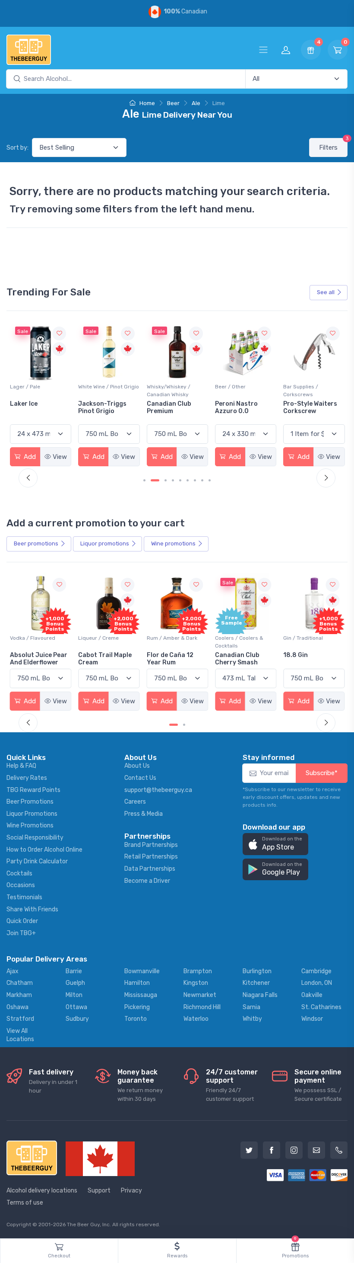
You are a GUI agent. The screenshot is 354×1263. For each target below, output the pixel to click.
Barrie (74, 971)
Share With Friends (32, 909)
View (60, 457)
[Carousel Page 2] (184, 725)
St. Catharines (321, 1007)
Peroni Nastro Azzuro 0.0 (236, 407)
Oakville (311, 995)
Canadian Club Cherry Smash (237, 658)
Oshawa (17, 1007)
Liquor (104, 543)
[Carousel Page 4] (173, 480)
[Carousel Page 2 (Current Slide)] (155, 480)
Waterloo (196, 1019)
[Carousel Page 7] (195, 480)
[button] (275, 844)
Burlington (257, 971)
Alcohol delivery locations (41, 1190)
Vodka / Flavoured (32, 638)
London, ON (316, 983)
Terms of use (24, 1202)
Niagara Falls (260, 995)
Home (146, 103)
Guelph (75, 983)
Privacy (131, 1190)
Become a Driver (147, 881)
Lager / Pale (25, 387)
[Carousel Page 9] (210, 480)
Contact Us (140, 778)
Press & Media (143, 813)
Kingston (195, 983)
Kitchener (256, 983)
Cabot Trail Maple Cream (105, 658)
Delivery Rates (26, 778)
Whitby (252, 1019)
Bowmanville (142, 971)
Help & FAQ (21, 765)
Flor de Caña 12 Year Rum (170, 658)
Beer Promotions (30, 801)
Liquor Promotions (31, 813)
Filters (333, 144)
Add (29, 457)
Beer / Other (230, 387)
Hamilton (137, 983)
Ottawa (76, 1007)
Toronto (135, 1019)
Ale (196, 103)
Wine (173, 543)
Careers (135, 801)
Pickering (137, 1007)
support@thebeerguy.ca (158, 790)
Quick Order (22, 921)
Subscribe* (322, 773)
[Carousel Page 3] (165, 480)
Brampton (197, 971)
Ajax (12, 971)
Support (99, 1190)
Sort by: (17, 147)
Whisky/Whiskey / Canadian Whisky (168, 390)
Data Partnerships (149, 868)
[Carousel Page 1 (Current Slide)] (173, 725)
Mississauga (140, 995)
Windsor (312, 1019)
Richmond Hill (202, 1007)
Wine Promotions (30, 825)
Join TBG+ (21, 933)
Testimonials (24, 897)
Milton (74, 995)
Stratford (20, 1019)
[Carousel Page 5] (180, 480)
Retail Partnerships (151, 856)
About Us (137, 765)
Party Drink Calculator (37, 861)
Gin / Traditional (303, 638)
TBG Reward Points (33, 790)
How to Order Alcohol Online (44, 849)
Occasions (20, 885)
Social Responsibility (34, 837)
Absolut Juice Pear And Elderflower (38, 658)
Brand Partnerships (151, 845)
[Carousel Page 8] (202, 480)
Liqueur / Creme (98, 638)
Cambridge (316, 971)
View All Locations (20, 1035)
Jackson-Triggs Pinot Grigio (102, 407)
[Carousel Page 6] (187, 480)
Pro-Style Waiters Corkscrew (310, 407)
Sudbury (77, 1019)
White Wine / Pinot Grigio (108, 387)
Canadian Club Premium (169, 407)
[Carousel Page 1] (144, 480)
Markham (19, 995)
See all (326, 292)
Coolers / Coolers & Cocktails (239, 642)
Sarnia (251, 1007)
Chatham (19, 983)
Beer (173, 103)
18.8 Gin (295, 655)
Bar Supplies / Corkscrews (300, 390)
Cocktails (19, 873)
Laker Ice (24, 403)
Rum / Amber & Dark (172, 638)
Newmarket (199, 995)
